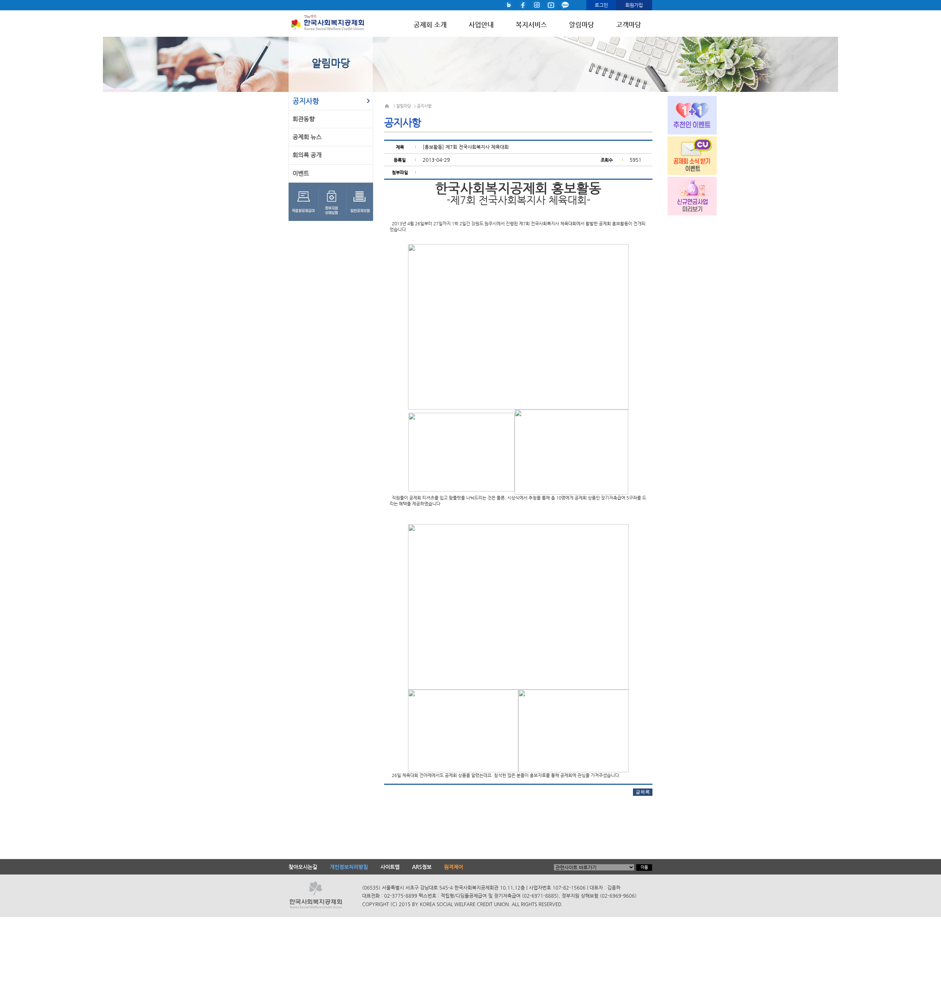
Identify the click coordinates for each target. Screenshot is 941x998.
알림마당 (581, 24)
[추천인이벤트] (686, 114)
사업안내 (481, 24)
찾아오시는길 (303, 867)
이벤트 (301, 173)
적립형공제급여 (304, 202)
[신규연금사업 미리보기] (686, 195)
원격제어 (453, 867)
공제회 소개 (430, 24)
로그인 (601, 5)
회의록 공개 (307, 154)
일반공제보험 (360, 202)
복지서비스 (531, 24)
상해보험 (333, 202)
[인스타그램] (537, 4)
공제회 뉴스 (307, 136)
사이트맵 (390, 867)
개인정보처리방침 (349, 867)
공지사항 (306, 101)
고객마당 (628, 24)
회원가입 (634, 5)
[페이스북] (523, 4)
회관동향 (304, 118)
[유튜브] (551, 4)
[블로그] (509, 4)
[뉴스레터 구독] (686, 154)
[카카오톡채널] (565, 4)
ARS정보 (422, 867)
